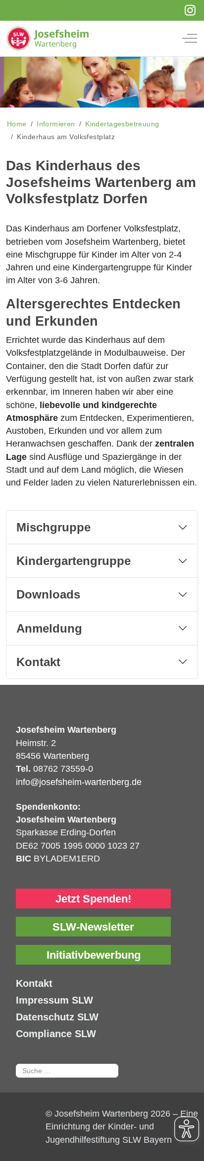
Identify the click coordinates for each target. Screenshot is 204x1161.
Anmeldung (49, 628)
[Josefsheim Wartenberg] (94, 38)
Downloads (48, 594)
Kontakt (38, 662)
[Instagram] (190, 10)
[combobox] (67, 1071)
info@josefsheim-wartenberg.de (79, 782)
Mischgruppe (53, 527)
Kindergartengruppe (73, 560)
